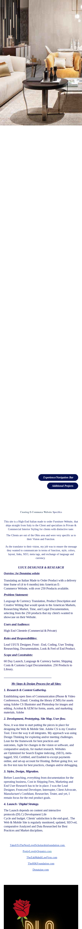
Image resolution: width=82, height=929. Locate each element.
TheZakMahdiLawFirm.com (42, 857)
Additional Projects (62, 485)
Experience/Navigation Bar (58, 477)
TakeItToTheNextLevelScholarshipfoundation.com (37, 845)
